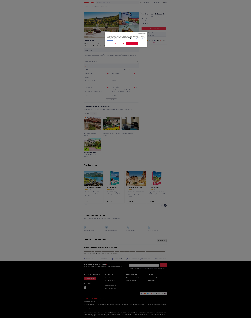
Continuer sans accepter (142, 33)
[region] (126, 39)
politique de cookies (134, 38)
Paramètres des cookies (120, 43)
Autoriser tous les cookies (132, 43)
